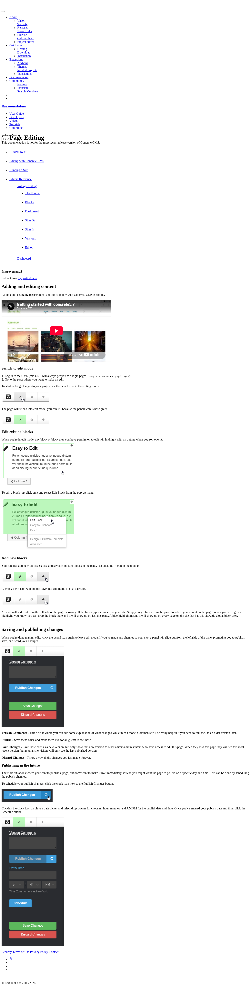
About (13, 17)
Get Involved (25, 38)
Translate (22, 87)
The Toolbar (32, 193)
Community (16, 80)
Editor (29, 247)
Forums (22, 84)
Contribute (16, 127)
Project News (25, 41)
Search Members (27, 91)
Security (22, 24)
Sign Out (30, 220)
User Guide (16, 113)
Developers (16, 117)
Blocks (29, 202)
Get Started (16, 45)
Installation (24, 56)
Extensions (16, 59)
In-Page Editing (27, 186)
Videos (13, 120)
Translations (24, 73)
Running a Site (18, 170)
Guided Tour (17, 152)
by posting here (27, 278)
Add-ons (22, 63)
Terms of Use (21, 952)
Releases (22, 27)
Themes (22, 66)
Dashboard (32, 211)
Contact (53, 952)
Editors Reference (20, 179)
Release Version (11, 135)
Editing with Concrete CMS (26, 161)
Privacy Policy (39, 952)
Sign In (29, 229)
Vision (21, 20)
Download (23, 52)
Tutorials (14, 124)
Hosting (22, 49)
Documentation (18, 77)
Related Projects (27, 70)
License (22, 34)
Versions (30, 238)
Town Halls (24, 31)
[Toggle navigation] (3, 11)
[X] (11, 959)
